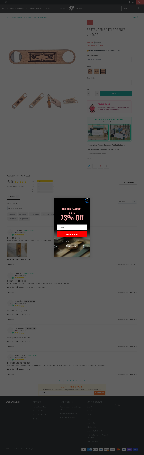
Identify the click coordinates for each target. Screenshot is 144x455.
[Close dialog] (87, 201)
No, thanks (72, 246)
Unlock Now (72, 234)
